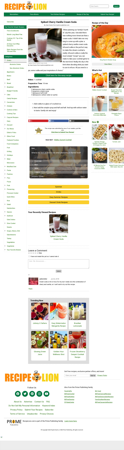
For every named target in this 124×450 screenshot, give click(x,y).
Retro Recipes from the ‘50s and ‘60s (15, 50)
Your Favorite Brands (14, 250)
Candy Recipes (12, 98)
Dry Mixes (10, 129)
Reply (30, 289)
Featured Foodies (13, 140)
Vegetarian (10, 246)
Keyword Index (48, 405)
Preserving (10, 189)
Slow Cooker (11, 223)
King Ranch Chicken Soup (108, 60)
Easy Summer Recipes (59, 197)
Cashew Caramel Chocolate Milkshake (99, 114)
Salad (9, 204)
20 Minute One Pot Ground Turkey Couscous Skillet (99, 167)
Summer (58, 187)
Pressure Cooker (12, 193)
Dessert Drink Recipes (59, 202)
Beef (8, 79)
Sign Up (93, 375)
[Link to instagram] (39, 394)
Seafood (10, 216)
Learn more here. (70, 421)
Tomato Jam (116, 142)
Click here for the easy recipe (58, 75)
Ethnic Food (11, 136)
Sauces (9, 212)
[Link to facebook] (18, 394)
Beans (9, 76)
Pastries (10, 174)
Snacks (9, 227)
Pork (8, 185)
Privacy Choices (47, 414)
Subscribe (10, 22)
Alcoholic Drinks (15, 64)
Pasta (9, 170)
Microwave (10, 163)
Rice (8, 201)
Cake (8, 95)
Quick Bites (11, 197)
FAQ (48, 402)
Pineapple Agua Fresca (116, 114)
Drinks (9, 60)
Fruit (8, 148)
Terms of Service (17, 414)
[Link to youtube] (46, 394)
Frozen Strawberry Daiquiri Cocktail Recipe (77, 354)
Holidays (10, 155)
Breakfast (10, 87)
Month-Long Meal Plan (14, 34)
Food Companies (12, 144)
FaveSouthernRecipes (102, 399)
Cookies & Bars (12, 110)
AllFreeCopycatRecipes (103, 394)
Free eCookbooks (13, 31)
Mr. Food (98, 391)
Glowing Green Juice (40, 352)
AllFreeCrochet (69, 394)
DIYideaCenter (69, 402)
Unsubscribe (32, 414)
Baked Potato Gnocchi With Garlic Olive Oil (116, 166)
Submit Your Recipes (34, 410)
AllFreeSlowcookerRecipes (104, 397)
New (94, 122)
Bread (9, 83)
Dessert (9, 125)
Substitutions (11, 235)
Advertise (28, 402)
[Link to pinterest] (32, 394)
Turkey (9, 238)
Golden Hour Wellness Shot (58, 352)
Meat (8, 159)
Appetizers (10, 72)
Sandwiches (11, 208)
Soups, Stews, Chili (13, 231)
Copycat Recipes (12, 117)
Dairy (8, 121)
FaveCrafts (68, 391)
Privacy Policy (16, 410)
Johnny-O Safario (40, 323)
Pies (8, 178)
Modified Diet (11, 167)
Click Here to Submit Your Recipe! (62, 132)
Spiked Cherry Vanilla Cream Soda (58, 237)
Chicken (9, 106)
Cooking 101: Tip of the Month (15, 39)
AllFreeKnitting (69, 397)
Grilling (9, 151)
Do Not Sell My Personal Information (24, 405)
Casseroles (11, 102)
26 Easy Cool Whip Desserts (13, 45)
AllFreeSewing (69, 399)
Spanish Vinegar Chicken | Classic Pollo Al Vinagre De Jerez (100, 143)
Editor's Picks (11, 132)
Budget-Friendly (12, 91)
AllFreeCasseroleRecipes (103, 402)
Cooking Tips (11, 114)
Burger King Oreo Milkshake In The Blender (116, 91)
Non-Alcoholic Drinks (17, 68)
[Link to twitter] (25, 394)
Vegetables (11, 242)
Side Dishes (11, 219)
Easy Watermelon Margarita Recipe (59, 324)
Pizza (9, 182)
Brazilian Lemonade (77, 324)
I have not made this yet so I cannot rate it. (44, 256)
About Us (18, 402)
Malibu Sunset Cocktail (63, 140)
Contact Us (39, 402)
